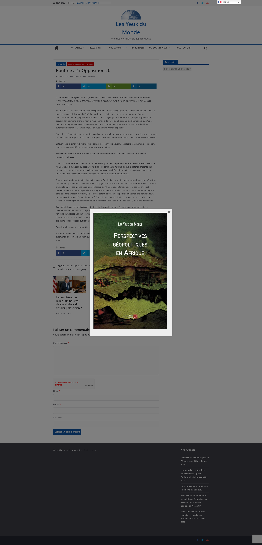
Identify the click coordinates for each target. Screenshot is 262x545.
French (225, 2)
